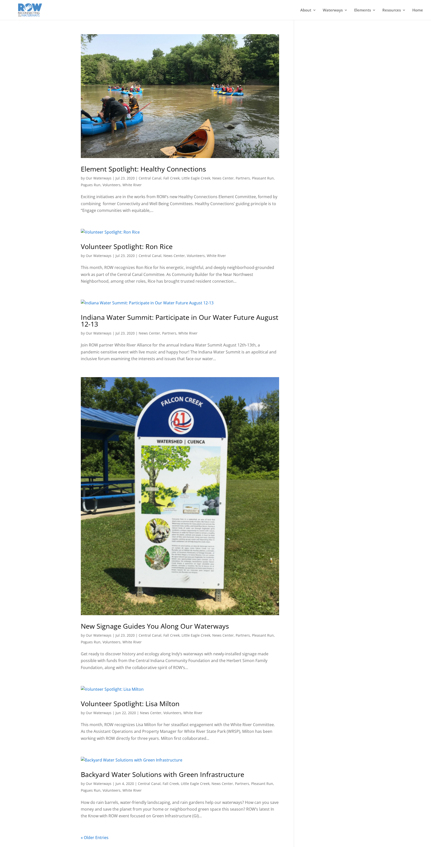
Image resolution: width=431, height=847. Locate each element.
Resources (391, 10)
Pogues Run (91, 184)
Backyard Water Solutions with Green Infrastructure (162, 774)
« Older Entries (94, 837)
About (305, 10)
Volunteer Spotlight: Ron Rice (127, 246)
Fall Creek (171, 178)
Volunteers (111, 184)
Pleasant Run (263, 178)
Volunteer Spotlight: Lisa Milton (130, 703)
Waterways (333, 10)
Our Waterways (98, 178)
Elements (362, 10)
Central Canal (150, 178)
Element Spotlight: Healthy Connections (143, 168)
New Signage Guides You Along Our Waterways (155, 626)
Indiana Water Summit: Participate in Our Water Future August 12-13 (179, 321)
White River (132, 184)
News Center (223, 178)
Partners (243, 178)
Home (417, 10)
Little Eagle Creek (196, 178)
